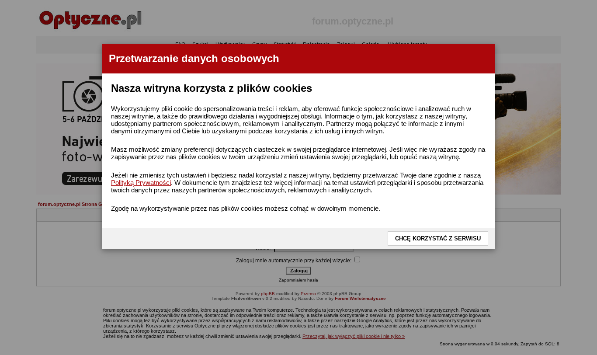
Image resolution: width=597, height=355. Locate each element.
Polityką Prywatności (141, 182)
